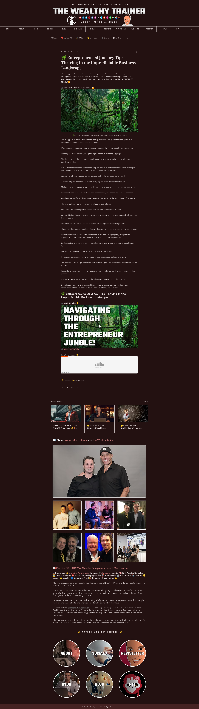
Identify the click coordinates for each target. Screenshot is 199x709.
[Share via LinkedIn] (72, 387)
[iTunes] (107, 17)
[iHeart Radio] (119, 17)
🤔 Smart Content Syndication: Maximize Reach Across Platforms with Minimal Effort (133, 426)
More (128, 38)
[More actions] (136, 51)
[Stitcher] (113, 17)
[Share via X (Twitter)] (67, 387)
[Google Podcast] (116, 17)
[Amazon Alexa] (101, 17)
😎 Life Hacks (92, 38)
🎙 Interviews (117, 38)
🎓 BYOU (79, 38)
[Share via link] (77, 387)
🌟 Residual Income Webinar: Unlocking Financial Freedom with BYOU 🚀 (97, 426)
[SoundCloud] (104, 17)
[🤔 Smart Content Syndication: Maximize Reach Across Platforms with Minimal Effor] (133, 413)
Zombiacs (105, 573)
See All (146, 401)
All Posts (54, 38)
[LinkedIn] (83, 17)
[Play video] (99, 326)
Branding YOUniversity (79, 573)
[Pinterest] (89, 17)
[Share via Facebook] (62, 387)
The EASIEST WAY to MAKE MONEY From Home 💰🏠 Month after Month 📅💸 (65, 426)
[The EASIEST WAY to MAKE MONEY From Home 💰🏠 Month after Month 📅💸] (66, 413)
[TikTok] (98, 17)
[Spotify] (110, 17)
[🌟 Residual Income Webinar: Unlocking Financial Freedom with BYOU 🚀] (100, 413)
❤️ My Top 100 (66, 38)
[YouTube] (80, 17)
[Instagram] (95, 17)
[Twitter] (86, 17)
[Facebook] (92, 17)
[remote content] (99, 365)
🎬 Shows (105, 38)
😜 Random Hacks (78, 380)
